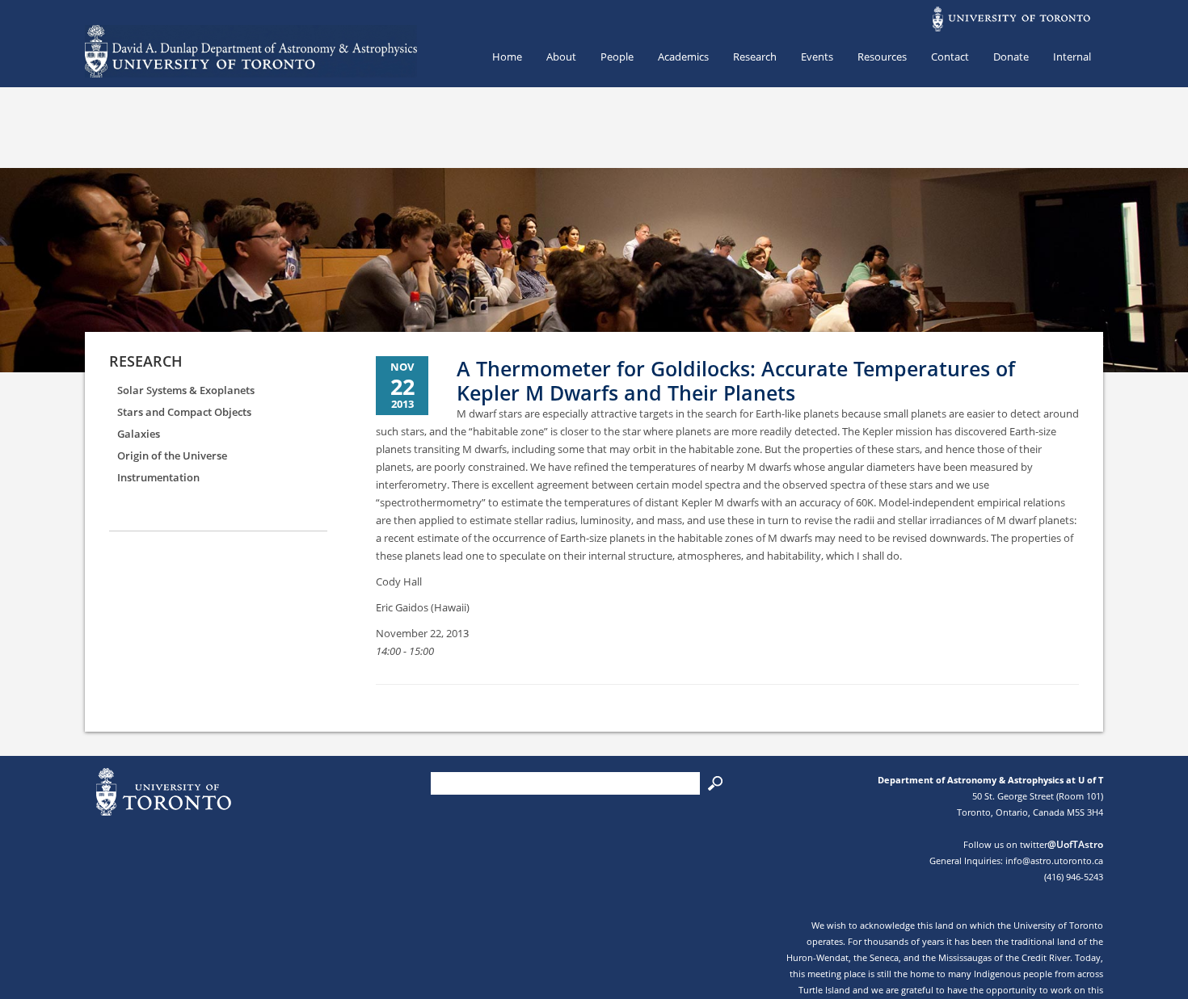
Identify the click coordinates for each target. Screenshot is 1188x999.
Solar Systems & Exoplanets (186, 390)
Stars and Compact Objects (184, 412)
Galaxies (138, 433)
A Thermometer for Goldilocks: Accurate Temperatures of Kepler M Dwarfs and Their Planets (736, 380)
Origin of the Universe (172, 455)
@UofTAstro (1075, 844)
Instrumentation (158, 477)
